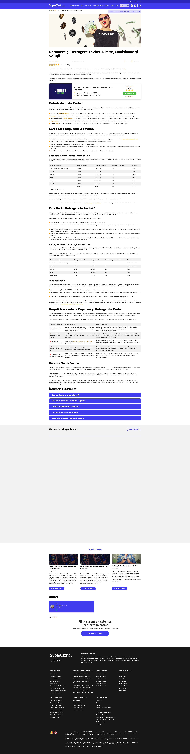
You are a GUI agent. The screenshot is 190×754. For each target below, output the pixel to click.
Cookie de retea (100, 722)
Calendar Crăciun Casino (57, 688)
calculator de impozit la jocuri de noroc (72, 304)
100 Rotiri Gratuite (101, 676)
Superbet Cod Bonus (56, 703)
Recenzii (95, 5)
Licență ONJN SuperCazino (103, 712)
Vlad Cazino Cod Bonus (56, 710)
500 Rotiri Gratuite (101, 686)
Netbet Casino (123, 679)
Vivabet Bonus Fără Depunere (81, 690)
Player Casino (123, 683)
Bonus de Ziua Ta (55, 683)
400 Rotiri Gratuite (101, 683)
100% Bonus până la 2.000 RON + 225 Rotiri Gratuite (123, 11)
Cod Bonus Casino (55, 679)
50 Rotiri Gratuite (101, 674)
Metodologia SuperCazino (103, 707)
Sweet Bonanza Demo (79, 705)
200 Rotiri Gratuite (101, 679)
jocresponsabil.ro (125, 743)
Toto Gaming (122, 690)
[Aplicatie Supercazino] (140, 5)
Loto (111, 5)
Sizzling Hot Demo (78, 710)
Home (50, 10)
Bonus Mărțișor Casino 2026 (58, 690)
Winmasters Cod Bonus (56, 712)
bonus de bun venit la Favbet (93, 203)
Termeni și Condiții (101, 715)
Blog (117, 5)
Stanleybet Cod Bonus (56, 705)
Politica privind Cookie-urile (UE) (105, 719)
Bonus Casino (54, 674)
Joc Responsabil (100, 710)
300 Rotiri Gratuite (101, 681)
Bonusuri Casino (85, 5)
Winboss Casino (123, 686)
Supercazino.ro (68, 731)
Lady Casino (122, 681)
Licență (130, 1)
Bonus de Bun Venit (55, 676)
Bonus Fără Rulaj (55, 681)
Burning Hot (76, 700)
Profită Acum (129, 93)
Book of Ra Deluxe (78, 707)
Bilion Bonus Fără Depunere (81, 674)
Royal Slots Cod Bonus (56, 700)
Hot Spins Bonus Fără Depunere (82, 687)
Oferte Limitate (124, 5)
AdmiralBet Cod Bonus (56, 715)
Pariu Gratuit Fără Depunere (58, 686)
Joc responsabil (138, 1)
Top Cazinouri (123, 674)
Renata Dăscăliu (55, 61)
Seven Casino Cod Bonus (57, 707)
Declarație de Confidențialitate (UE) (105, 717)
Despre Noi (99, 700)
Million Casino (123, 676)
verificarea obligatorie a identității (82, 341)
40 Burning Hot (77, 703)
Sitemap (98, 724)
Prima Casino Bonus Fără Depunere (83, 685)
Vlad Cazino (122, 688)
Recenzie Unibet (129, 86)
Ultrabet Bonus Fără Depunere (81, 676)
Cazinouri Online (73, 5)
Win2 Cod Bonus (54, 717)
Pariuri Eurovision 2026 (56, 693)
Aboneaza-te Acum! (95, 633)
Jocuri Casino (104, 5)
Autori (98, 705)
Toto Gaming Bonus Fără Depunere (83, 692)
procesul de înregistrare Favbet (129, 139)
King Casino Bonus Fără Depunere (82, 679)
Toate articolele (133, 429)
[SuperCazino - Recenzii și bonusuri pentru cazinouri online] (58, 5)
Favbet (54, 10)
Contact (98, 703)
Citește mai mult (56, 588)
